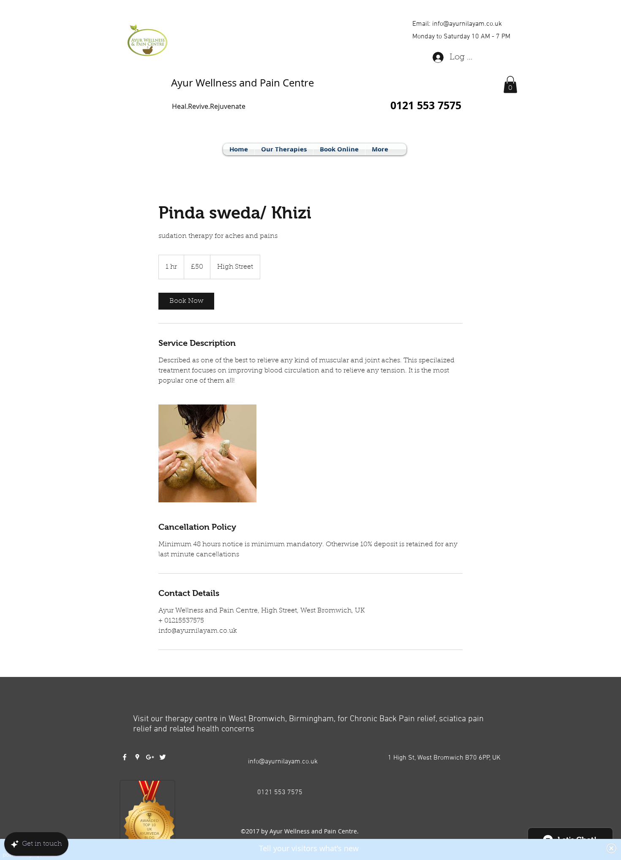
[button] (510, 84)
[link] (186, 301)
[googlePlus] (150, 757)
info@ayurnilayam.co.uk (467, 24)
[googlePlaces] (137, 757)
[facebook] (124, 757)
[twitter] (162, 757)
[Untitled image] (207, 453)
